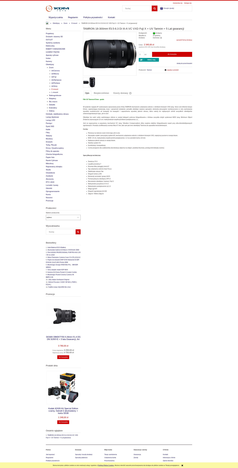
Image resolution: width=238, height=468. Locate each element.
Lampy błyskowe (52, 117)
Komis (48, 194)
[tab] (87, 93)
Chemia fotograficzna (54, 154)
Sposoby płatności (81, 457)
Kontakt (165, 454)
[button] (171, 70)
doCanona (55, 71)
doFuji (53, 77)
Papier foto (50, 157)
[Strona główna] (57, 8)
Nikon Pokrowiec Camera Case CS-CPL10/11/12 (63, 257)
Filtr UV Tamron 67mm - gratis (93, 99)
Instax (48, 58)
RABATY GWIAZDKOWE (55, 49)
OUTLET (49, 40)
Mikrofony (50, 163)
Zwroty (136, 457)
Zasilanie (49, 176)
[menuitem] (55, 17)
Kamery (49, 61)
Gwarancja (137, 454)
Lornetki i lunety (52, 185)
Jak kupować (50, 454)
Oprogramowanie (53, 191)
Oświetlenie (50, 173)
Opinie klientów (168, 461)
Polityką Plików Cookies (106, 465)
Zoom (51, 67)
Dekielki (52, 105)
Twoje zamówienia (110, 454)
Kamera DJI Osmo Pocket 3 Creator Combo (62, 272)
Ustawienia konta (110, 457)
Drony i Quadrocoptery (55, 148)
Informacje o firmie (169, 457)
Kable (48, 129)
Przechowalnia (109, 461)
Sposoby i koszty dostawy (83, 454)
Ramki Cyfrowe (52, 160)
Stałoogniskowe (55, 95)
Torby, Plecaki (51, 145)
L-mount (54, 92)
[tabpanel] (137, 146)
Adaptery (52, 98)
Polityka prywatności (53, 461)
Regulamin (49, 457)
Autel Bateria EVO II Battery (56, 247)
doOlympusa (56, 80)
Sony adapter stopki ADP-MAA (57, 270)
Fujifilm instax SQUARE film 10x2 (59, 287)
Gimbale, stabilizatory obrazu (57, 114)
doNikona (55, 74)
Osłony (51, 111)
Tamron (149, 70)
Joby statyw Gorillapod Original (58, 280)
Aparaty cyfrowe (52, 55)
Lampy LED (50, 120)
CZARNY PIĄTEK (53, 52)
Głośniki (49, 188)
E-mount (54, 89)
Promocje (49, 201)
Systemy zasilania (53, 43)
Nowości (49, 198)
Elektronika (50, 46)
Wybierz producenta (52, 213)
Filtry (48, 133)
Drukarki (49, 142)
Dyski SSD (50, 126)
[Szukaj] (154, 8)
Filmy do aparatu (52, 151)
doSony (54, 86)
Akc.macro (53, 102)
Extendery (53, 108)
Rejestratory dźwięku (54, 167)
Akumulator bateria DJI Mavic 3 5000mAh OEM (63, 250)
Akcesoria (50, 179)
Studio (48, 170)
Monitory (49, 139)
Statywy (49, 136)
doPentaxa (55, 83)
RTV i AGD (50, 182)
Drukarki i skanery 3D (54, 37)
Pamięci (49, 123)
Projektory (50, 33)
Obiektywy (50, 64)
